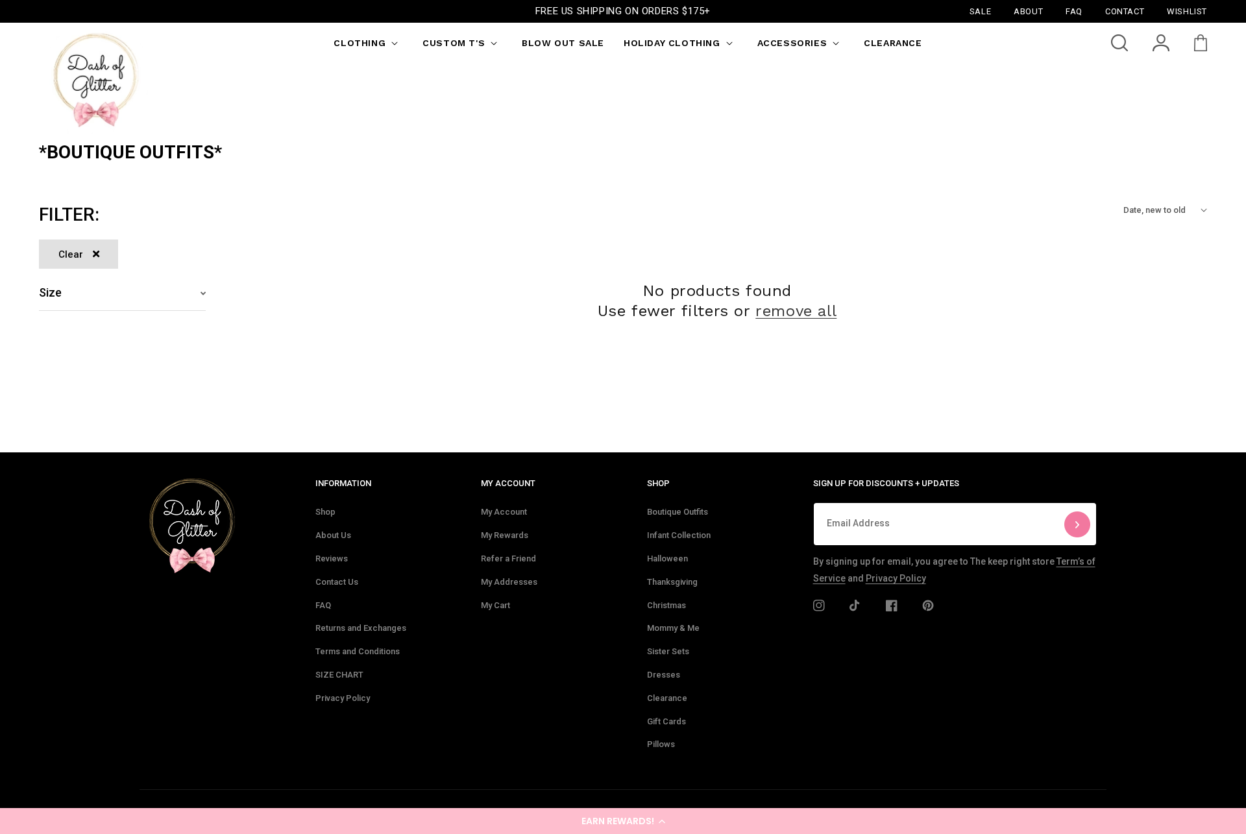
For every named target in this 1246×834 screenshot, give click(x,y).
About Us (333, 535)
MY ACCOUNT (508, 483)
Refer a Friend (508, 558)
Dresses (663, 675)
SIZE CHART (339, 675)
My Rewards (504, 535)
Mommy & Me (673, 628)
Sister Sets (668, 651)
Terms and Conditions (357, 651)
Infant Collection (679, 535)
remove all (796, 311)
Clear (70, 254)
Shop (325, 512)
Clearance (667, 698)
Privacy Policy (342, 698)
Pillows (661, 744)
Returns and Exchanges (360, 628)
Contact (1124, 11)
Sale (980, 11)
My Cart (495, 605)
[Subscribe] (1077, 524)
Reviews (331, 558)
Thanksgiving (672, 582)
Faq (1074, 11)
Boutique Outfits (677, 512)
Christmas (666, 605)
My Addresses (509, 582)
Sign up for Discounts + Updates (886, 483)
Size (50, 292)
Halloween (667, 558)
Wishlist (1187, 11)
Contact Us (336, 582)
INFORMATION (343, 483)
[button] (623, 821)
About (1028, 11)
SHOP (658, 483)
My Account (504, 512)
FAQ (323, 605)
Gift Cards (666, 721)
